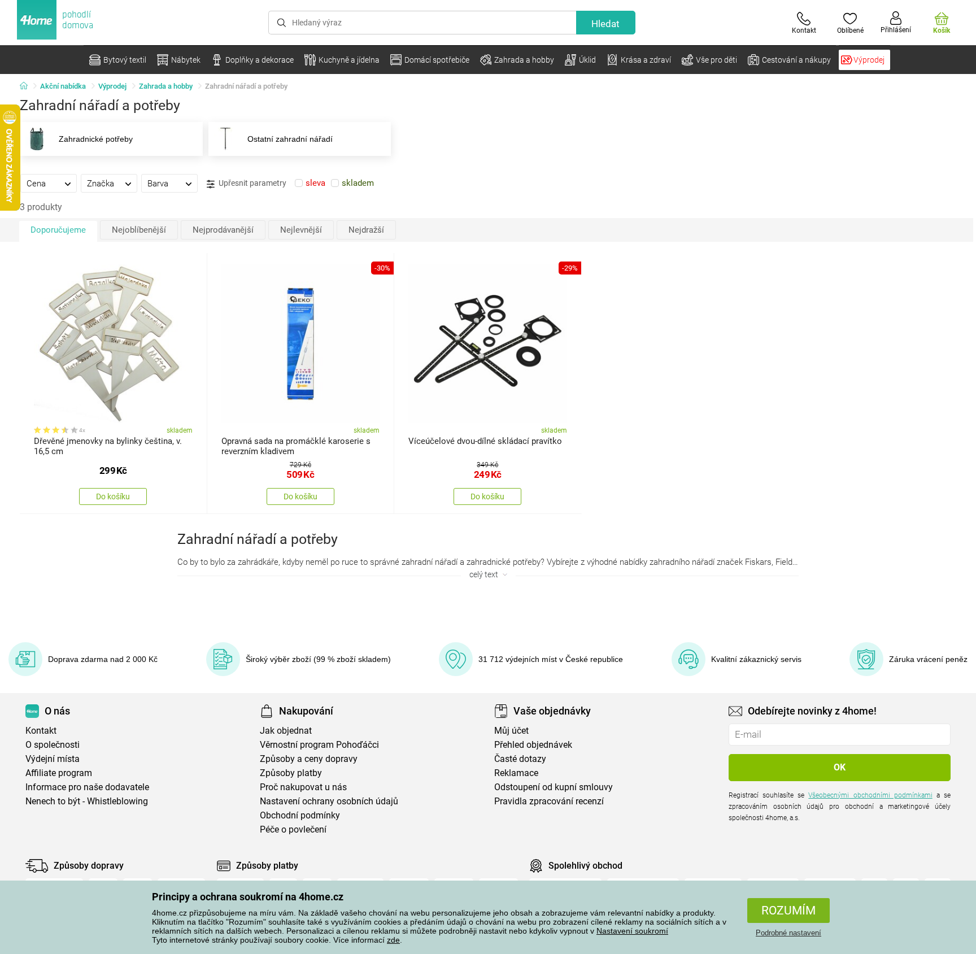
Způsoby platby (291, 773)
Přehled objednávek (533, 744)
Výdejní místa (52, 759)
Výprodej (112, 86)
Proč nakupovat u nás (303, 787)
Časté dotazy (520, 759)
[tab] (48, 183)
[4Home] (28, 86)
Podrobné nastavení (788, 933)
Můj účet (511, 730)
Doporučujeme (58, 230)
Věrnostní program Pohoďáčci (319, 744)
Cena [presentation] (36, 183)
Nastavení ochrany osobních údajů (329, 801)
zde (393, 939)
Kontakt (40, 730)
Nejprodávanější (223, 230)
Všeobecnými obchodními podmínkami (870, 795)
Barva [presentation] (157, 183)
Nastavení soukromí (632, 930)
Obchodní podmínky (300, 815)
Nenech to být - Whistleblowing (86, 801)
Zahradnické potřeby (96, 138)
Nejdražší (366, 230)
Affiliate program (58, 773)
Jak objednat (286, 730)
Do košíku (113, 496)
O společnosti (52, 744)
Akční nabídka (63, 86)
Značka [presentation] (100, 183)
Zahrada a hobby (166, 86)
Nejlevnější (301, 230)
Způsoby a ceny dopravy (309, 759)
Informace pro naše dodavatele (87, 787)
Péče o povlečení (293, 829)
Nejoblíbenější (139, 230)
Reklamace (516, 773)
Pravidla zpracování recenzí (549, 801)
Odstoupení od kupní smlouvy (553, 787)
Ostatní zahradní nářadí (290, 138)
